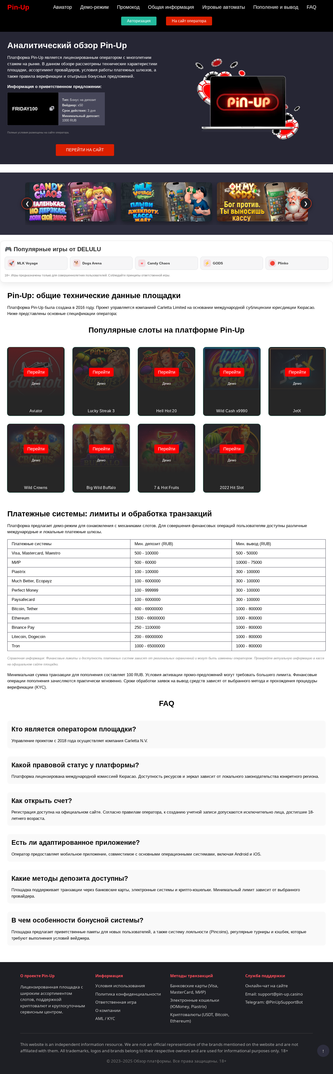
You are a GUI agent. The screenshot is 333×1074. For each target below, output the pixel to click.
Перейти (36, 372)
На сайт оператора (189, 21)
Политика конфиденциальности (128, 994)
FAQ (311, 7)
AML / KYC (105, 1018)
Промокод (128, 7)
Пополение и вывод (275, 7)
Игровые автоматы (223, 7)
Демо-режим (94, 7)
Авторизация (139, 21)
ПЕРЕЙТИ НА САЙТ (85, 150)
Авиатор (62, 7)
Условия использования (120, 985)
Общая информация (171, 7)
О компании (107, 1010)
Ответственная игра (116, 1002)
